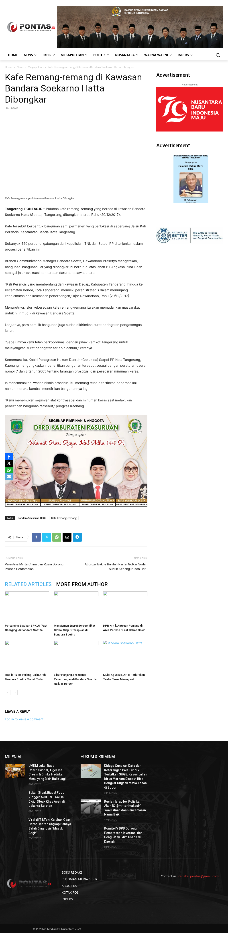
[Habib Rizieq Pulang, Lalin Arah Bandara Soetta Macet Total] (27, 656)
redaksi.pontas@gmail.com (198, 876)
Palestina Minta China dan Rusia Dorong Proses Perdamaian (34, 566)
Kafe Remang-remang (64, 518)
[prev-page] (7, 692)
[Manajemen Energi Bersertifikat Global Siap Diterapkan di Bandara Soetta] (76, 606)
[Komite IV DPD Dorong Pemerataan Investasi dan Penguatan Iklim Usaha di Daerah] (91, 833)
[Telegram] (77, 537)
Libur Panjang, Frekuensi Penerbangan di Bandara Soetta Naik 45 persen (75, 679)
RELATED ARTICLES (28, 584)
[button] (217, 55)
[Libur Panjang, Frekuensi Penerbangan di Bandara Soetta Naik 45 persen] (76, 656)
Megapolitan (35, 67)
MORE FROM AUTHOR (82, 584)
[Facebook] (36, 537)
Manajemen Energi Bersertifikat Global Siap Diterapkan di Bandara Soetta (74, 630)
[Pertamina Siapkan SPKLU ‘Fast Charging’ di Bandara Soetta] (27, 606)
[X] (9, 463)
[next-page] (15, 692)
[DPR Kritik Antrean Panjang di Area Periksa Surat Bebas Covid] (125, 606)
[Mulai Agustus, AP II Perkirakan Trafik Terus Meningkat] (125, 656)
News (20, 67)
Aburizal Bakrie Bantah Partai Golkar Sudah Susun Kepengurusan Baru (116, 566)
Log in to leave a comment (24, 719)
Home (8, 67)
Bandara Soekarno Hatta (32, 518)
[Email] (67, 537)
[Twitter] (46, 537)
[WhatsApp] (56, 537)
